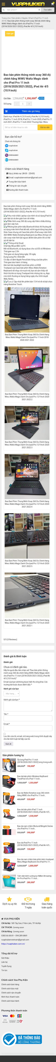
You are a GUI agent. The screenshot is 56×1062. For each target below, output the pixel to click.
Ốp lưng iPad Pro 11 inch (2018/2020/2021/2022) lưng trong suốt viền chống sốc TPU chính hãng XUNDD (34, 762)
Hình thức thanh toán (10, 997)
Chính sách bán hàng (10, 984)
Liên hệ (4, 962)
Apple (24, 18)
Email (7, 724)
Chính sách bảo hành (10, 1001)
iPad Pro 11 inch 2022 (22, 122)
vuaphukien (13, 146)
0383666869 (13, 155)
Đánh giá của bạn (11, 689)
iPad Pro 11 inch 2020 (32, 119)
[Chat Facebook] (7, 147)
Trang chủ (6, 18)
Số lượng (7, 104)
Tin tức (4, 970)
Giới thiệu (5, 958)
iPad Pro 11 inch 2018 (13, 119)
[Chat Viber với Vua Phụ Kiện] (6, 156)
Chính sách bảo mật (9, 988)
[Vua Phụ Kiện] (28, 4)
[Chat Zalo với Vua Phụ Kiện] (6, 161)
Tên (6, 714)
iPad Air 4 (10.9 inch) (22, 116)
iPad (31, 18)
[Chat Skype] (6, 151)
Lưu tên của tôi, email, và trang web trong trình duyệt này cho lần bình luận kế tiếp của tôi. (28, 737)
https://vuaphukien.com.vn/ (13, 944)
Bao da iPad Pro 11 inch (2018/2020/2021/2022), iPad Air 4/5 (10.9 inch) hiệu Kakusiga (33, 845)
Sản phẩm (16, 18)
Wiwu (45, 122)
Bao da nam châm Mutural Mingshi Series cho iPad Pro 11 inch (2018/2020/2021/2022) (35, 828)
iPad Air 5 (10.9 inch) (40, 116)
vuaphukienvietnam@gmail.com (28, 177)
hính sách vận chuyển (12, 993)
